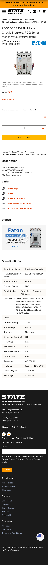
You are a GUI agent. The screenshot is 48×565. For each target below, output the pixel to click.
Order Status (8, 508)
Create (7, 2)
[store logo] (16, 11)
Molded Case (23, 22)
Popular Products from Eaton (19, 208)
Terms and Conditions (12, 533)
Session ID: (6, 515)
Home (4, 19)
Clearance (6, 490)
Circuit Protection (26, 19)
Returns (5, 511)
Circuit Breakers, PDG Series (19, 203)
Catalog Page (12, 188)
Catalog (10, 193)
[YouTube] (9, 434)
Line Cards (6, 529)
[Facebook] (4, 434)
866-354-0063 (14, 427)
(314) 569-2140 (10, 417)
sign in (32, 2)
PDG (10, 92)
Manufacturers (8, 486)
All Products (7, 482)
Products (12, 19)
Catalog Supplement (16, 198)
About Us (6, 526)
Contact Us (7, 500)
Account (6, 504)
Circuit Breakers (9, 22)
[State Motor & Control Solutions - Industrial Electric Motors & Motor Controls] (13, 398)
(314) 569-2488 (10, 420)
